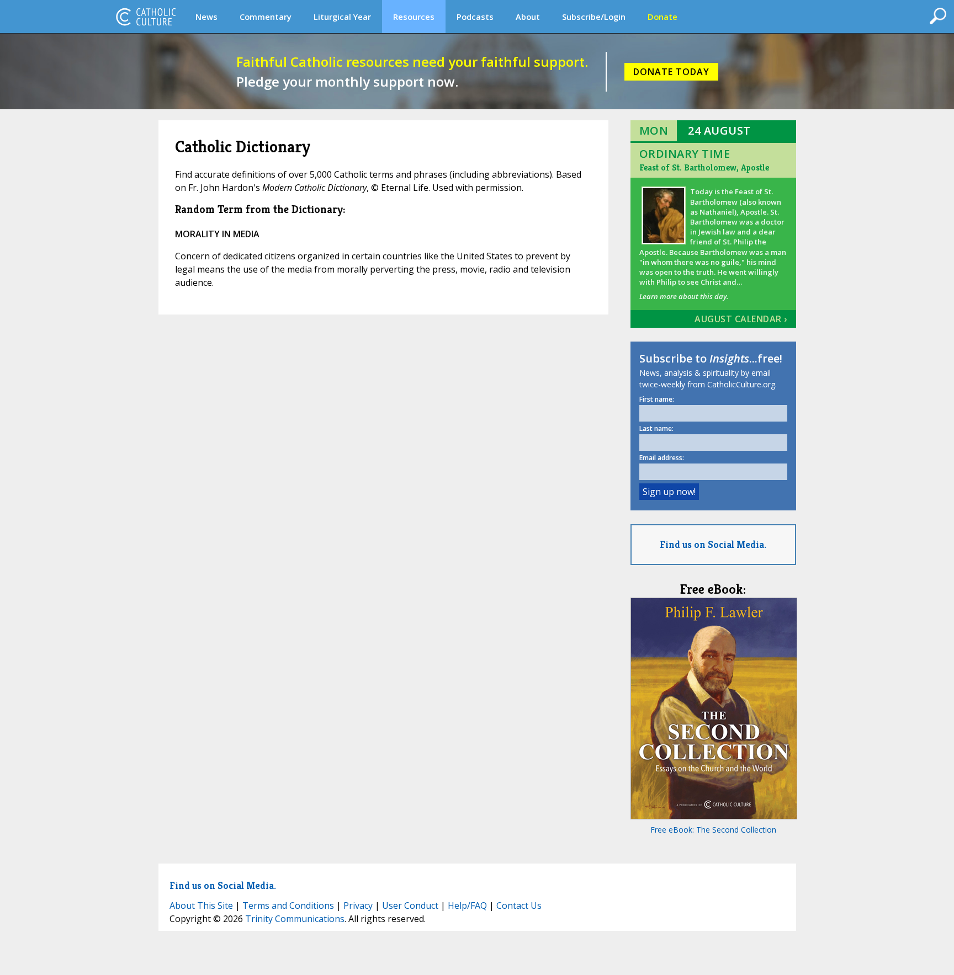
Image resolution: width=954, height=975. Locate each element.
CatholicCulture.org (145, 16)
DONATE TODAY (671, 72)
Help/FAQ (467, 905)
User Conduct (410, 905)
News (206, 16)
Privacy (358, 905)
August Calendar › (741, 319)
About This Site (201, 905)
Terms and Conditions (288, 905)
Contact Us (519, 905)
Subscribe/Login (594, 16)
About (528, 16)
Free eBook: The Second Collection (713, 829)
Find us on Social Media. (713, 544)
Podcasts (475, 16)
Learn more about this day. (683, 296)
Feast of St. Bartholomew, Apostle (704, 167)
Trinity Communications (294, 919)
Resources (413, 16)
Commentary (266, 16)
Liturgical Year (342, 16)
